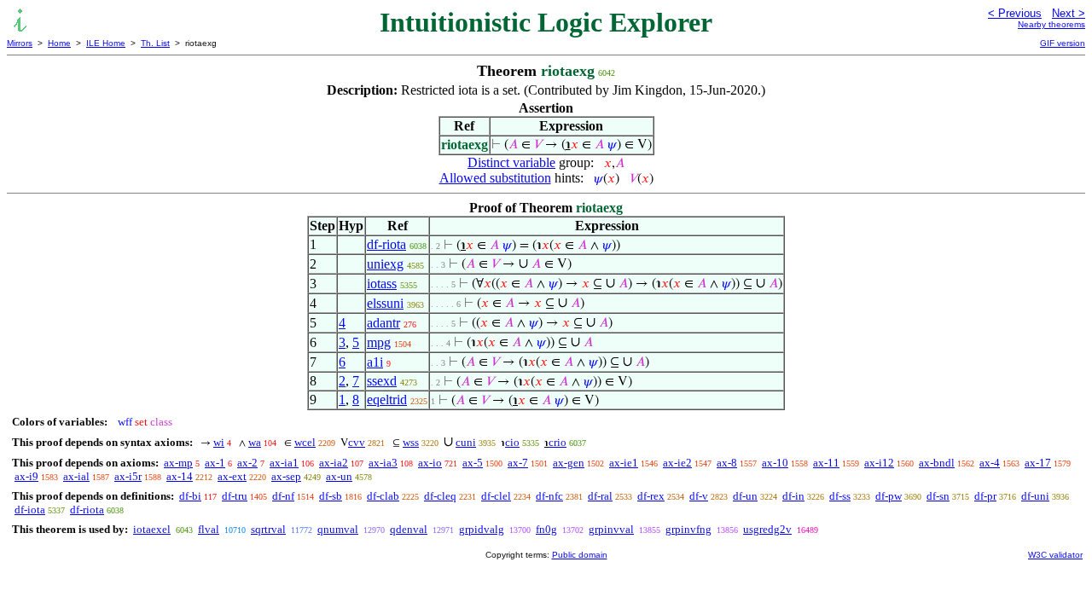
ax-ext (232, 476)
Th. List (155, 43)
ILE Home (105, 43)
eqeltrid (387, 399)
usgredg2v (767, 529)
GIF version (1062, 43)
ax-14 (179, 476)
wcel (305, 442)
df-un (745, 495)
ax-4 (989, 462)
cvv (356, 442)
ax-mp (178, 462)
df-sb (330, 495)
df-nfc (549, 495)
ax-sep (286, 476)
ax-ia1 (284, 462)
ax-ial (76, 476)
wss (411, 442)
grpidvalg (481, 529)
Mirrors (19, 43)
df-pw (888, 495)
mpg (379, 342)
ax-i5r (128, 476)
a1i (375, 362)
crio (557, 442)
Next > (1068, 13)
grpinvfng (688, 529)
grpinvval (611, 529)
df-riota (386, 244)
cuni (466, 442)
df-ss (840, 495)
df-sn (938, 495)
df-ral (600, 495)
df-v (698, 495)
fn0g (546, 529)
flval (208, 529)
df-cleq (440, 495)
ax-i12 (879, 462)
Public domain (579, 554)
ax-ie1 (623, 462)
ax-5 (472, 462)
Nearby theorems (1051, 24)
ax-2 (247, 462)
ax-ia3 (383, 462)
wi (218, 442)
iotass (382, 283)
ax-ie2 (677, 462)
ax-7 (518, 462)
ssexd (382, 381)
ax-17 (1038, 462)
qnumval (337, 529)
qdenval (408, 529)
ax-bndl (937, 462)
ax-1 (215, 462)
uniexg (385, 264)
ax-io (430, 462)
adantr (383, 323)
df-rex (651, 495)
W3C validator (1055, 554)
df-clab (383, 495)
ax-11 (826, 462)
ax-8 (727, 462)
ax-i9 (26, 476)
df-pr (985, 495)
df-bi (190, 495)
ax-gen (568, 462)
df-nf (283, 495)
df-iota (30, 509)
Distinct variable (511, 162)
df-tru (234, 495)
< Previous (1015, 13)
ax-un (339, 476)
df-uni (1035, 495)
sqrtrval (268, 529)
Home (59, 43)
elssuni (385, 303)
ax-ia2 (333, 462)
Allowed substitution (495, 178)
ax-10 (775, 462)
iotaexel (152, 529)
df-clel (496, 495)
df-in (793, 495)
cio (512, 442)
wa (254, 442)
